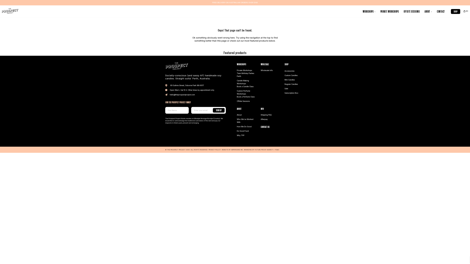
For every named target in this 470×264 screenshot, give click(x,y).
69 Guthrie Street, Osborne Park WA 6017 (187, 85)
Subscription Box (291, 93)
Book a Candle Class (245, 86)
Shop (456, 11)
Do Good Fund (243, 131)
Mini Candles (290, 80)
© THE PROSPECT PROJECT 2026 (177, 149)
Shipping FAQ (266, 115)
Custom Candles (291, 75)
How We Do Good (244, 127)
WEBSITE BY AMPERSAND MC (232, 149)
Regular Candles (291, 84)
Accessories (289, 71)
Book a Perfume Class (246, 97)
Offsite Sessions (412, 11)
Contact (441, 11)
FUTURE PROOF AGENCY (264, 149)
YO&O (277, 149)
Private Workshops (389, 11)
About (428, 11)
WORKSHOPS (368, 11)
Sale (286, 89)
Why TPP (240, 135)
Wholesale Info (267, 70)
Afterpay (264, 119)
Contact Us (265, 126)
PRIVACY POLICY (215, 149)
